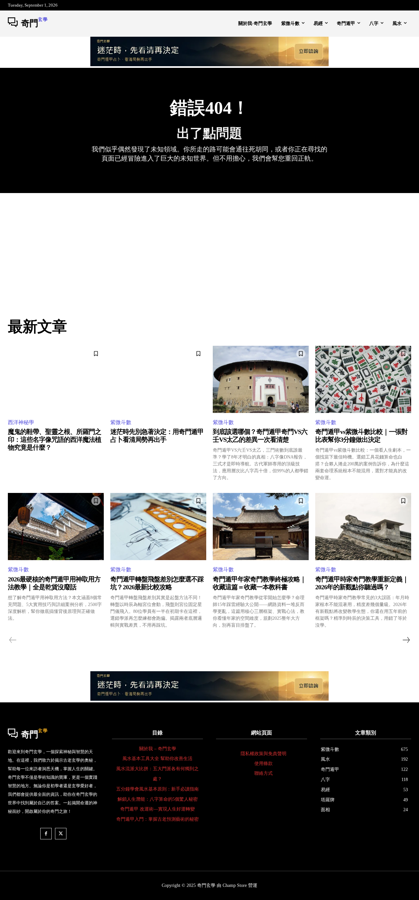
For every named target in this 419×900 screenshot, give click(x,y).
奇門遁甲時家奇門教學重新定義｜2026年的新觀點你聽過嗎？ (362, 583)
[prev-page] (13, 640)
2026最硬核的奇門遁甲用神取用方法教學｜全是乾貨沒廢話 (54, 583)
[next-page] (406, 640)
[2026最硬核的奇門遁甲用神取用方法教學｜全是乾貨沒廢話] (56, 526)
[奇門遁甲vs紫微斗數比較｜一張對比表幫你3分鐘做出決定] (363, 379)
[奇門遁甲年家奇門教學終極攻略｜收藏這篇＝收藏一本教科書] (261, 526)
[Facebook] (46, 833)
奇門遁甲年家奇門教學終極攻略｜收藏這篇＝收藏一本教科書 (259, 583)
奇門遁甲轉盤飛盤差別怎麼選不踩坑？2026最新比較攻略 (157, 583)
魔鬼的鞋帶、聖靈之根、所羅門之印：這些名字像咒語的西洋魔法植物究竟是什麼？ (54, 439)
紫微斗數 (120, 422)
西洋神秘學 (21, 422)
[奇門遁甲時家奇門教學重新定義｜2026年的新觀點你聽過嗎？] (363, 526)
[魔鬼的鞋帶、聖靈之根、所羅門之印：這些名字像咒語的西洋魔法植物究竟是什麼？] (56, 379)
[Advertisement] (209, 242)
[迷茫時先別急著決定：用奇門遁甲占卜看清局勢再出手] (158, 379)
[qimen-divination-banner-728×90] (209, 64)
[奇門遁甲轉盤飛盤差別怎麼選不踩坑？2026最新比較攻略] (158, 526)
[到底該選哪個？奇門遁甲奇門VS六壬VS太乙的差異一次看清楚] (261, 379)
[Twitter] (60, 833)
